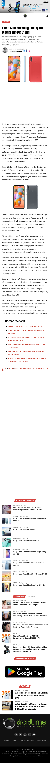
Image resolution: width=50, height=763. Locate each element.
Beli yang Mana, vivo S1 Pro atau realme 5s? (25, 326)
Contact (15, 741)
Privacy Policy (41, 741)
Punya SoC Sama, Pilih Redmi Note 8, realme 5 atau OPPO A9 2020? (26, 339)
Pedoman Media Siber (27, 741)
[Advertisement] (25, 103)
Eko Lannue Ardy (16, 51)
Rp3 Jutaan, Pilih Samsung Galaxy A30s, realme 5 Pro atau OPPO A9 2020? (27, 360)
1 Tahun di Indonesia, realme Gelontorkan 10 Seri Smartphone (26, 346)
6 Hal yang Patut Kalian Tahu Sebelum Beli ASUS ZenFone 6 (26, 332)
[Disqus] (25, 408)
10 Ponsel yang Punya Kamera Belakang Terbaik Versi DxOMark (26, 353)
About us (7, 741)
